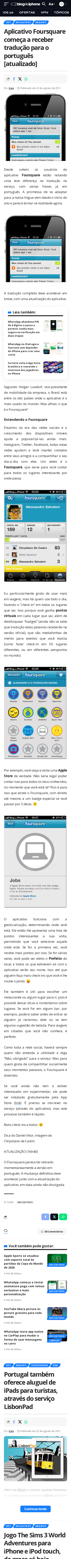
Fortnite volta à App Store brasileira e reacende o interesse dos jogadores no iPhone (24, 368)
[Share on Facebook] (14, 79)
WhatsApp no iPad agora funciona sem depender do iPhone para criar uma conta (24, 349)
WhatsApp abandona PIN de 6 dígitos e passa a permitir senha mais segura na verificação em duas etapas (24, 328)
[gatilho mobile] (7, 4)
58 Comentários (54, 1231)
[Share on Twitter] (20, 79)
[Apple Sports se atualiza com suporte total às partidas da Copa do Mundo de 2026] (57, 1260)
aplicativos (25, 1202)
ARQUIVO (41, 22)
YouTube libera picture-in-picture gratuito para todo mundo (23, 1313)
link (17, 1103)
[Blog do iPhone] (26, 4)
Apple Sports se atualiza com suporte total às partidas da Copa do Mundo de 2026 (23, 1261)
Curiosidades (39, 1365)
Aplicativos (23, 22)
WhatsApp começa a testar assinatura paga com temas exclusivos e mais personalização (24, 1288)
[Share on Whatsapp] (26, 79)
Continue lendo (35, 1509)
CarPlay (54, 1340)
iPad (55, 1365)
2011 (8, 22)
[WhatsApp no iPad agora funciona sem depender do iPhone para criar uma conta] (53, 348)
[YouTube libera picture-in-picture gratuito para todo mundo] (57, 1313)
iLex (11, 88)
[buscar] (44, 4)
